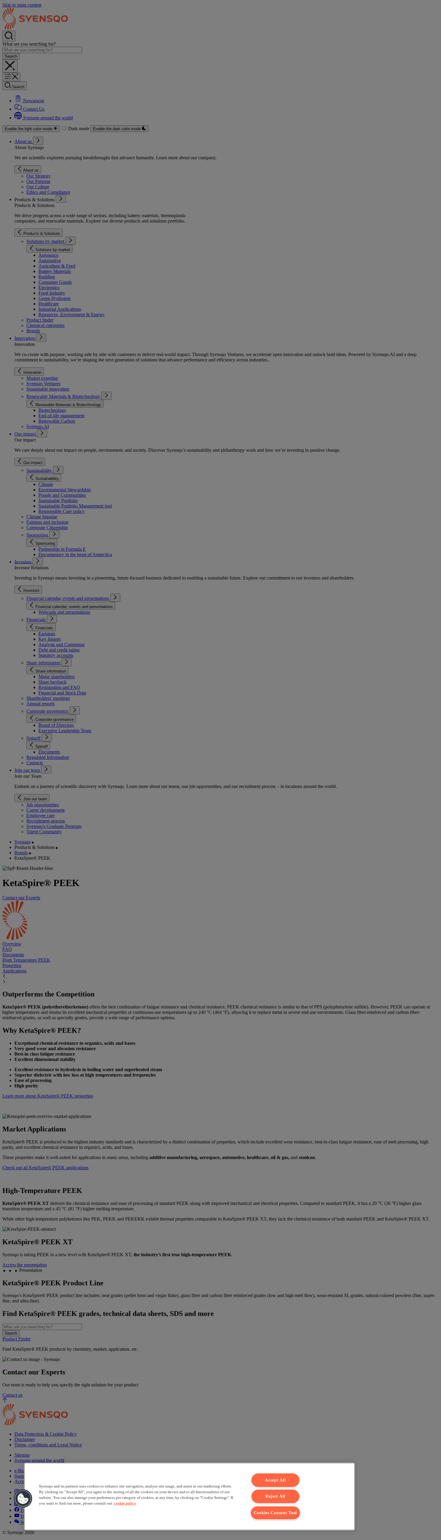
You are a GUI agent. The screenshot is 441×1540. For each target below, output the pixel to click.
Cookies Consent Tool (275, 1512)
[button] (23, 1498)
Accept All (275, 1480)
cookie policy (125, 1503)
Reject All (275, 1496)
